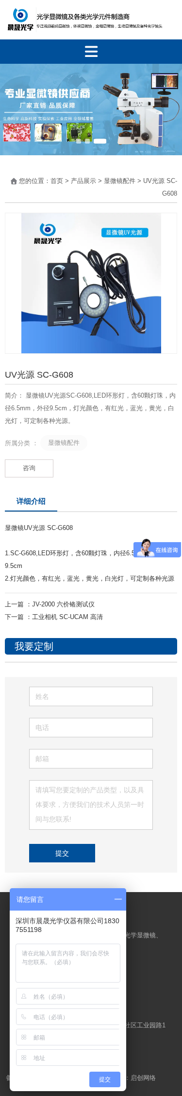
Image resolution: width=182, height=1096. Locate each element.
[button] (78, 141)
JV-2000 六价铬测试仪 (63, 604)
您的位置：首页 (42, 180)
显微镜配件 (119, 180)
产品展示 (83, 180)
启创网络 (144, 1077)
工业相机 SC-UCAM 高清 (67, 617)
